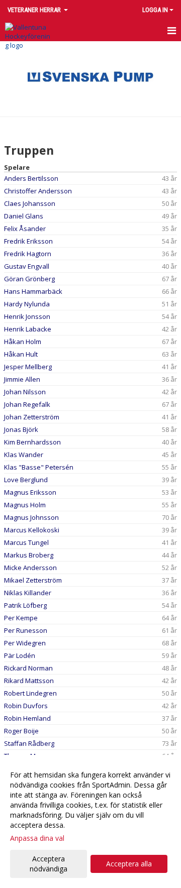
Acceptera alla (129, 863)
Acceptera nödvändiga (48, 863)
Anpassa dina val (37, 838)
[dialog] (90, 821)
